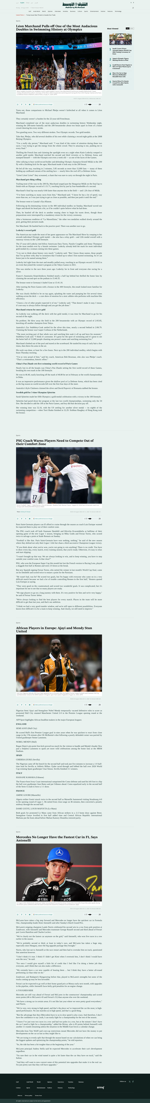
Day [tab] (128, 28)
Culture (80, 11)
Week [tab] (131, 28)
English (22, 2)
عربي (17, 2)
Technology (118, 11)
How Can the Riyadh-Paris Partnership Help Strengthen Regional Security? (48, 15)
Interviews (58, 11)
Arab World (36, 11)
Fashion (103, 11)
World (44, 11)
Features (110, 11)
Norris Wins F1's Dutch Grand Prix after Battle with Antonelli (120, 83)
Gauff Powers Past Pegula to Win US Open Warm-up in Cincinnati (122, 66)
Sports (86, 11)
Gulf (30, 11)
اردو (32, 2)
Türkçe (27, 2)
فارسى (36, 2)
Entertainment (94, 11)
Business (72, 11)
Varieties (65, 11)
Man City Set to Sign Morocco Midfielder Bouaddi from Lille (119, 74)
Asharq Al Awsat (25, 512)
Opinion (50, 11)
